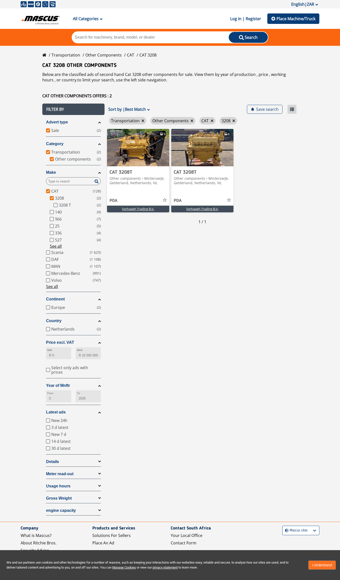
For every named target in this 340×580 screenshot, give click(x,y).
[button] (73, 109)
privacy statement (165, 567)
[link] (138, 147)
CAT (130, 55)
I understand (322, 565)
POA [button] (113, 200)
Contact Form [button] (183, 543)
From (50, 393)
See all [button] (56, 246)
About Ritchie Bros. (39, 543)
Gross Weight (59, 498)
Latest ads (56, 412)
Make (51, 172)
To (78, 393)
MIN (49, 350)
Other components (103, 55)
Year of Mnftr (58, 385)
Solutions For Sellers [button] (111, 535)
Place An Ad (103, 543)
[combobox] (285, 530)
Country (53, 321)
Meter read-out (59, 474)
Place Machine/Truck (296, 18)
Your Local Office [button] (186, 535)
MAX (79, 350)
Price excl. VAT (60, 342)
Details (52, 462)
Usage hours (58, 486)
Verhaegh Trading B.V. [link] (138, 209)
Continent (55, 299)
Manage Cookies (124, 567)
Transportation (66, 55)
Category (54, 144)
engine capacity (61, 510)
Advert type (57, 122)
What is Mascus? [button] (36, 535)
